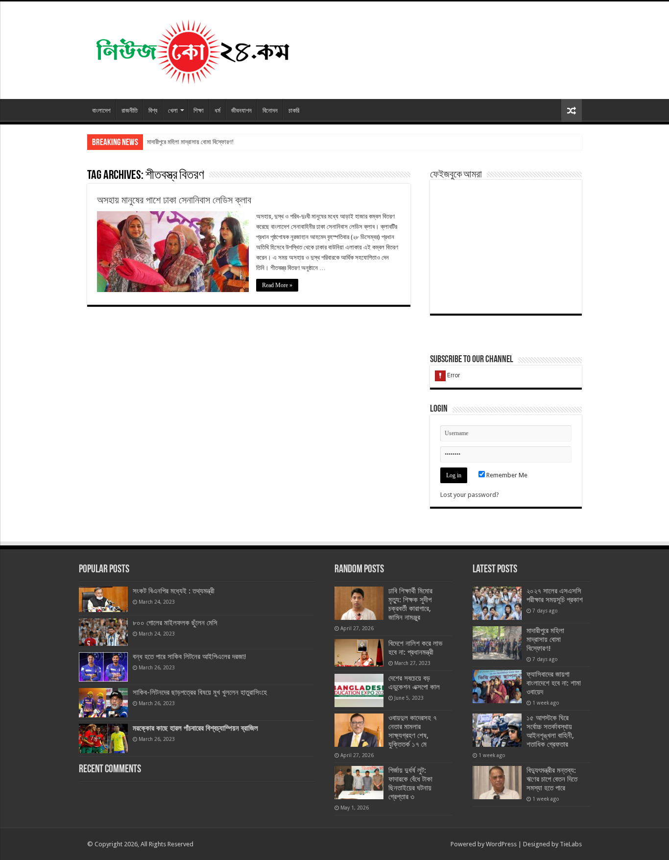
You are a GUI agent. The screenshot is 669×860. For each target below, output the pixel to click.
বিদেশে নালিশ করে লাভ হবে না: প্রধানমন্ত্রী (415, 648)
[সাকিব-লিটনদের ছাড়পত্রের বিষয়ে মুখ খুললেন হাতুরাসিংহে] (103, 702)
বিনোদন (270, 110)
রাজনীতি (129, 110)
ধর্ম (217, 110)
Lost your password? (469, 494)
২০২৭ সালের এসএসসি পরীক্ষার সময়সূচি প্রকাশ (554, 595)
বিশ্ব (152, 110)
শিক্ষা (198, 110)
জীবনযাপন (241, 110)
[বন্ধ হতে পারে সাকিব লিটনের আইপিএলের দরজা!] (103, 667)
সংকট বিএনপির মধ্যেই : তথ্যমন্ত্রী (174, 591)
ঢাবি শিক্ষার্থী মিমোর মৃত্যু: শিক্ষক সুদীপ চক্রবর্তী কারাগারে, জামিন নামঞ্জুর (410, 604)
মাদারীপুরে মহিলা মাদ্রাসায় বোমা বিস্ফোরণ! (190, 142)
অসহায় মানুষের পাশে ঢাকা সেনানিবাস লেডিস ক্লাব (174, 200)
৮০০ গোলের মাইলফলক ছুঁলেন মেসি (175, 622)
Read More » (277, 285)
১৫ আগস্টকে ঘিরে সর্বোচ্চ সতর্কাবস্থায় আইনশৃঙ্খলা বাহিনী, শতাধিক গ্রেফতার (550, 731)
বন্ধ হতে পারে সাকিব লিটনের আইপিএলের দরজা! (189, 656)
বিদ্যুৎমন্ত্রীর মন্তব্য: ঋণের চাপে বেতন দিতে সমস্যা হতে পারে (551, 779)
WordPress (501, 844)
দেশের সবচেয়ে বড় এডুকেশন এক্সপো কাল (414, 682)
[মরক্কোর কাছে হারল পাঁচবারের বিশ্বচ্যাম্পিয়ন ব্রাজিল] (103, 738)
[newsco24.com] (192, 48)
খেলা (173, 110)
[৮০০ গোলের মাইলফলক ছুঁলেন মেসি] (103, 632)
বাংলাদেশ (101, 110)
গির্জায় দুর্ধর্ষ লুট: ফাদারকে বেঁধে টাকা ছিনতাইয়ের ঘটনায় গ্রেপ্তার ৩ (410, 783)
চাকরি (293, 110)
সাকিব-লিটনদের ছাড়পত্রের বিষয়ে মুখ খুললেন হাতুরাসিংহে (200, 692)
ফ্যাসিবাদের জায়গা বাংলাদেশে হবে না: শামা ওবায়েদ (553, 683)
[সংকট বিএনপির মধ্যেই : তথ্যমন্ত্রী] (103, 599)
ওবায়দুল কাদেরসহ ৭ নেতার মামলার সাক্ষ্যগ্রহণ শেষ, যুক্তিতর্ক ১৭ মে (412, 731)
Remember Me (506, 475)
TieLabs (571, 844)
